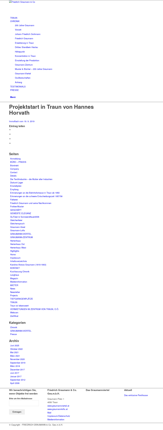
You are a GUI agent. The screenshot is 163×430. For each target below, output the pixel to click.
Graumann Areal (17, 226)
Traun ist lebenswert (19, 305)
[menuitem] (82, 17)
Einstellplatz (15, 185)
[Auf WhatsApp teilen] (13, 138)
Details (13, 175)
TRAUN (13, 302)
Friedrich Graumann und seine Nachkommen (30, 203)
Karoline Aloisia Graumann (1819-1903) (28, 264)
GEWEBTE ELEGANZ (20, 213)
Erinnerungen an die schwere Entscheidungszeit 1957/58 (36, 196)
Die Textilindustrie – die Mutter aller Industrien (31, 179)
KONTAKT (15, 267)
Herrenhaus (15, 240)
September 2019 (17, 362)
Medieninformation (18, 281)
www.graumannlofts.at (57, 409)
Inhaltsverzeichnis (18, 261)
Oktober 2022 (16, 348)
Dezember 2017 (17, 369)
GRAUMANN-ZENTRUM (21, 237)
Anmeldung (15, 158)
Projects (14, 295)
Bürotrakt (14, 165)
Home (13, 254)
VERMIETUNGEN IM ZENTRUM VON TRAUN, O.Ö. (34, 309)
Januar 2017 (15, 376)
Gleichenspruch (17, 223)
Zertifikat (14, 315)
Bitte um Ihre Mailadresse (20, 398)
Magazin (14, 278)
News (12, 288)
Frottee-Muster (17, 206)
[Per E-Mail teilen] (13, 143)
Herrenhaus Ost (17, 244)
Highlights (14, 250)
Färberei (14, 199)
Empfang (14, 189)
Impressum (15, 257)
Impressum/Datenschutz (58, 415)
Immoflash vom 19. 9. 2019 (21, 121)
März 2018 (15, 366)
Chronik (13, 327)
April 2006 (14, 383)
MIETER (14, 285)
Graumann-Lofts (17, 230)
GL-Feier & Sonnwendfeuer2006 (24, 216)
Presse (13, 334)
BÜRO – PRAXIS (18, 161)
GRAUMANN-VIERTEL (20, 233)
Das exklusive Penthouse (136, 395)
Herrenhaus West (18, 247)
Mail (49, 412)
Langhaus (14, 274)
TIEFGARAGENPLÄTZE (21, 298)
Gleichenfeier (16, 220)
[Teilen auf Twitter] (13, 134)
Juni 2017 (14, 372)
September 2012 (17, 379)
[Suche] (11, 93)
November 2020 (17, 359)
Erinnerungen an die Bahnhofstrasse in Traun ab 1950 (35, 192)
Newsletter (15, 292)
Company (14, 168)
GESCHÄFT (15, 209)
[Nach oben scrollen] (1, 428)
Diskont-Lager (16, 182)
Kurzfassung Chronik (19, 271)
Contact (13, 172)
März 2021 (15, 355)
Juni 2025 (14, 345)
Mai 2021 (14, 352)
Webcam (14, 312)
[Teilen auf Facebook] (13, 129)
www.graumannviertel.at (58, 405)
